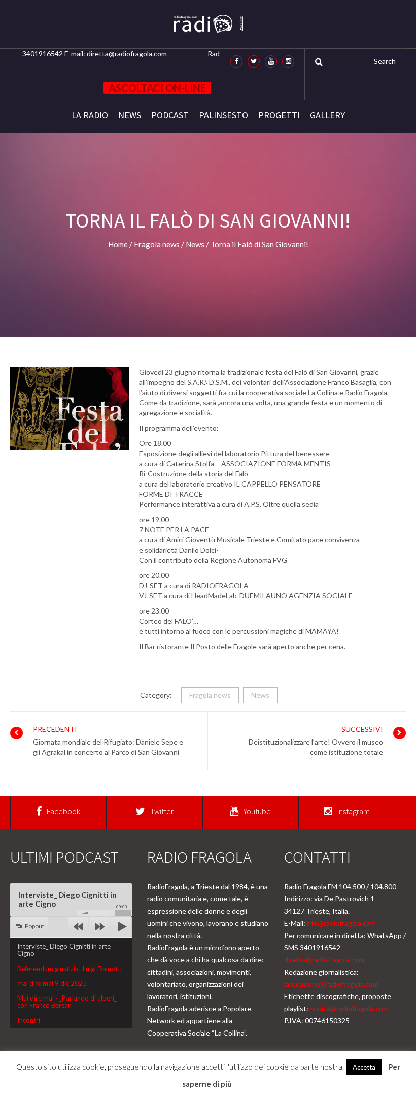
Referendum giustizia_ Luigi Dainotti (69, 968)
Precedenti (55, 729)
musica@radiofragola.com (348, 1008)
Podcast (170, 115)
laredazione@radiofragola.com (331, 984)
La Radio (90, 115)
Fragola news (210, 695)
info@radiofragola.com (340, 923)
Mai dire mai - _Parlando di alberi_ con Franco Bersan (67, 1001)
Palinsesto (223, 115)
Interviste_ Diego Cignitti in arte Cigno (64, 949)
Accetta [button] (364, 1067)
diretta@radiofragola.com (324, 959)
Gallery (327, 115)
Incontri (28, 1020)
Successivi (362, 729)
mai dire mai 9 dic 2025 (52, 983)
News (129, 115)
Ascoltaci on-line (157, 88)
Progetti (279, 115)
